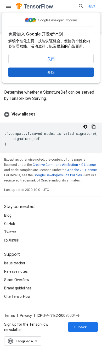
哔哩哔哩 (11, 240)
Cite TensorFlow (17, 296)
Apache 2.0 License (82, 170)
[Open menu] (8, 6)
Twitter (10, 232)
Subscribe (83, 327)
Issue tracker (14, 263)
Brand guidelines (18, 288)
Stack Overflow (16, 280)
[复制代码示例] (93, 127)
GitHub (9, 224)
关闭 (51, 59)
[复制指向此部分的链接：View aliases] (41, 114)
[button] (51, 114)
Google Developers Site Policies (57, 175)
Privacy (26, 315)
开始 (51, 72)
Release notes (16, 271)
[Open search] (81, 6)
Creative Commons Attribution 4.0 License (64, 165)
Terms (9, 315)
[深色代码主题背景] (85, 127)
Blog (8, 215)
